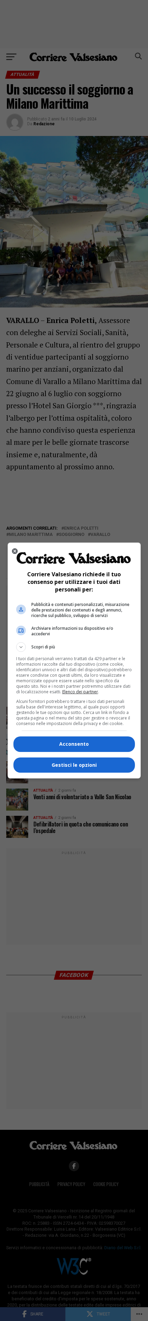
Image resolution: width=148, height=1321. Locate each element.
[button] (74, 647)
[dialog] (74, 660)
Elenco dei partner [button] (80, 692)
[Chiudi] (15, 551)
